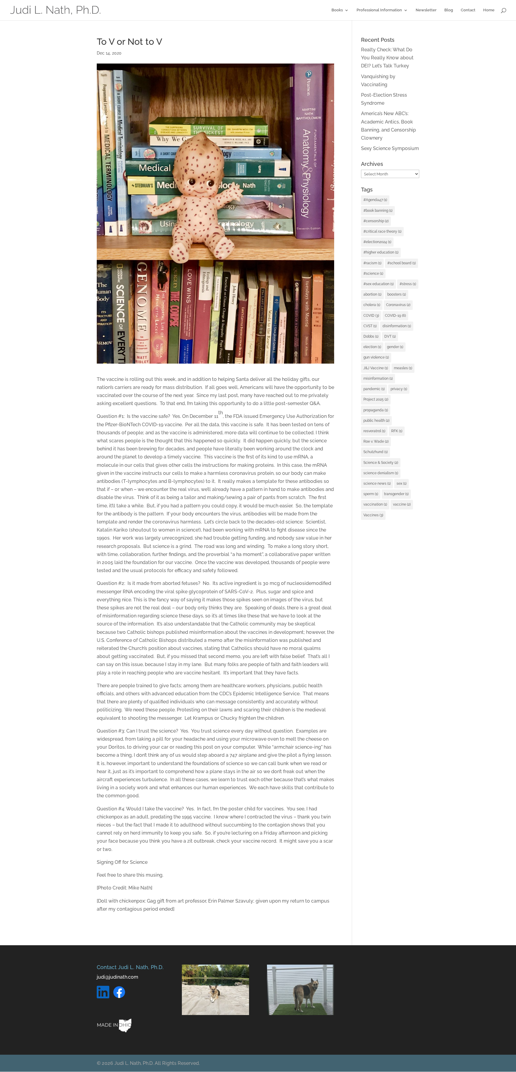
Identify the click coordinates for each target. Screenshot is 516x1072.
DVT (390, 336)
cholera (371, 305)
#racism (372, 263)
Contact (468, 10)
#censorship (375, 221)
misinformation (378, 378)
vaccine (402, 504)
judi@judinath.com (117, 977)
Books (337, 10)
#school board (401, 263)
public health (376, 420)
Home (488, 10)
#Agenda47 (375, 200)
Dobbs (370, 336)
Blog (448, 10)
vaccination (375, 504)
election (372, 347)
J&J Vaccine (375, 368)
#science (373, 273)
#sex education (378, 284)
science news (377, 483)
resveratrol (374, 431)
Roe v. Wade (375, 441)
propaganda (375, 410)
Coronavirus (398, 305)
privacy (399, 389)
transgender (396, 494)
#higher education (380, 252)
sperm (370, 494)
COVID (371, 315)
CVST (370, 326)
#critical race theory (382, 231)
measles (403, 368)
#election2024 (377, 242)
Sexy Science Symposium (390, 148)
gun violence (376, 357)
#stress (408, 284)
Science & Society (380, 463)
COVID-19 (395, 315)
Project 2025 (375, 399)
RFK (396, 431)
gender (395, 347)
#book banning (377, 210)
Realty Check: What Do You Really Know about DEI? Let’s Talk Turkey (387, 58)
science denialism (380, 473)
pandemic (374, 389)
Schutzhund (375, 452)
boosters (396, 294)
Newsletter (426, 10)
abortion (372, 294)
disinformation (397, 326)
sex (401, 483)
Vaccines (373, 515)
